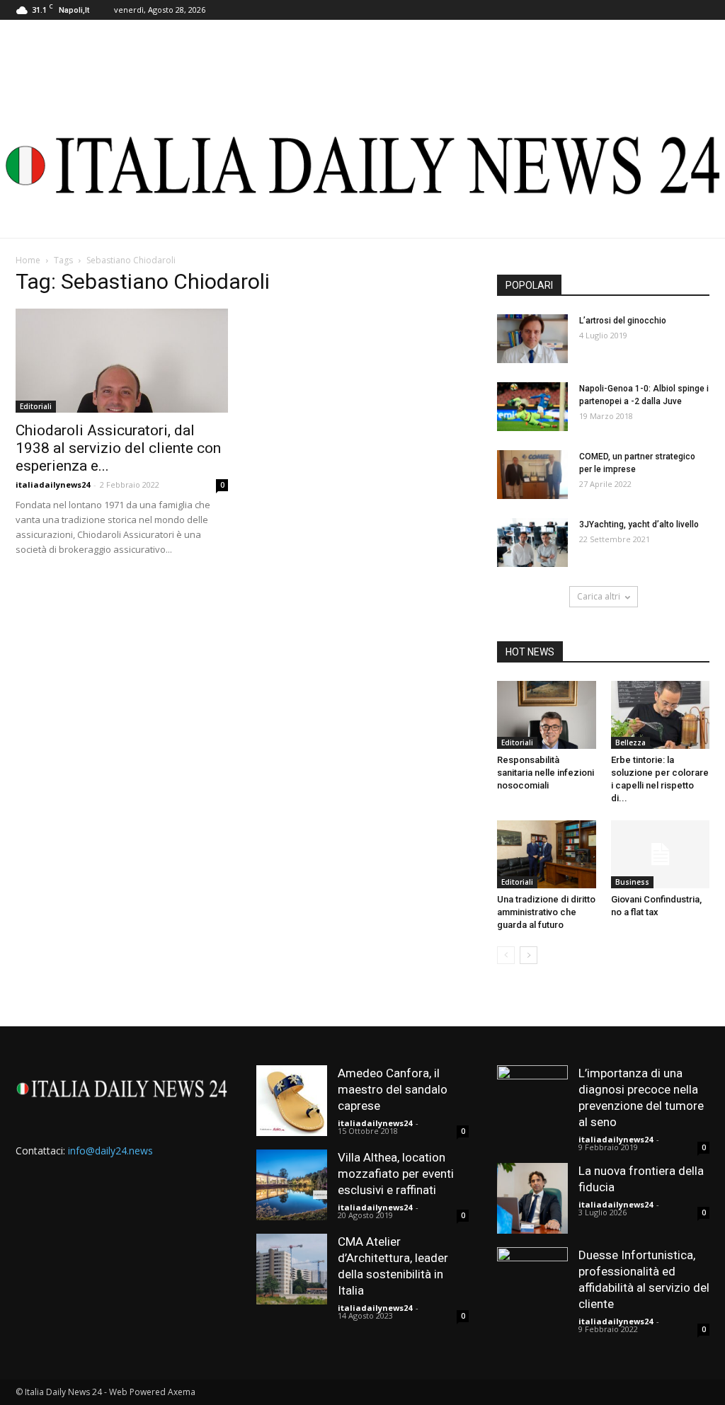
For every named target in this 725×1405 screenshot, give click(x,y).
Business (632, 882)
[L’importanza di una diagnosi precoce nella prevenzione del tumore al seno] (532, 1100)
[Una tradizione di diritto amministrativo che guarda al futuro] (546, 854)
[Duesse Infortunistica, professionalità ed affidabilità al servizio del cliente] (532, 1282)
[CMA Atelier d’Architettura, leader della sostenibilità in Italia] (291, 1269)
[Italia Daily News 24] (362, 165)
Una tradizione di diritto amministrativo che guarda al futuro (546, 912)
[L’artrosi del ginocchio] (532, 338)
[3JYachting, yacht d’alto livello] (532, 542)
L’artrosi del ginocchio (622, 321)
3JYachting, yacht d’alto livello (639, 524)
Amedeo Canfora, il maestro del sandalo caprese (392, 1089)
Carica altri (598, 596)
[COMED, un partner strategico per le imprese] (532, 474)
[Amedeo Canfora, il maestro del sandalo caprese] (291, 1100)
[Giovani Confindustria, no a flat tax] (660, 854)
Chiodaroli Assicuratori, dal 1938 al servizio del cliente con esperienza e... (118, 448)
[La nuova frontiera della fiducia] (532, 1198)
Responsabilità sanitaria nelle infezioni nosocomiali (545, 773)
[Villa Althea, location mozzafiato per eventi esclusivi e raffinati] (291, 1184)
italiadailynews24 (53, 484)
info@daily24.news (110, 1150)
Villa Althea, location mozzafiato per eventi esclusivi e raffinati (396, 1173)
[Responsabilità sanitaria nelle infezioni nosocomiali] (546, 715)
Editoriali (36, 406)
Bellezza (630, 742)
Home (28, 260)
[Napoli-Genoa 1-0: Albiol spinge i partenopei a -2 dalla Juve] (532, 406)
